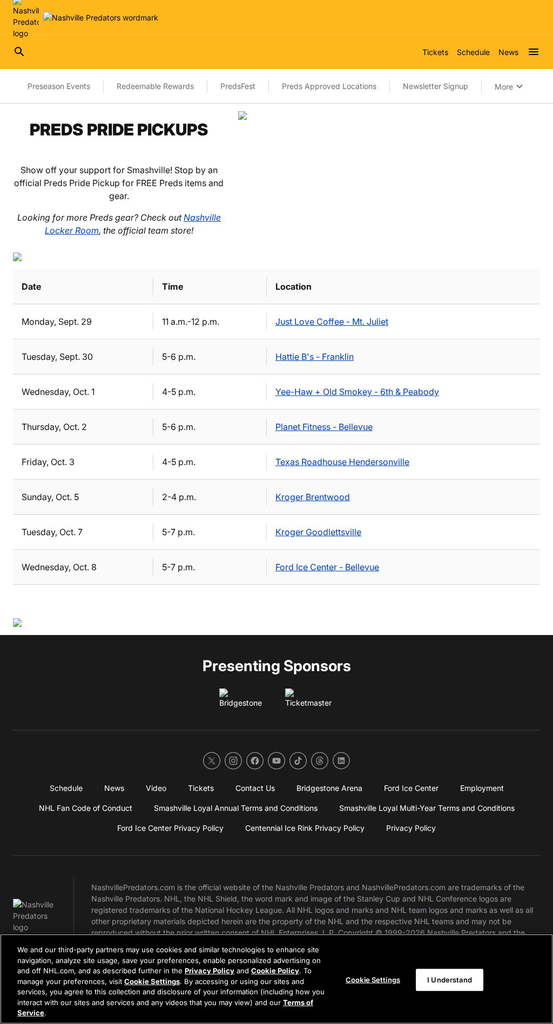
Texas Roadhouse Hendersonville (342, 461)
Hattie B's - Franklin (314, 356)
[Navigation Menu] (533, 51)
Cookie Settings (152, 981)
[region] (276, 979)
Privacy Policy (209, 970)
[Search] (19, 51)
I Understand (449, 979)
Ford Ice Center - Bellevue (327, 567)
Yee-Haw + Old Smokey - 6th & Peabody (357, 391)
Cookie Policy (275, 970)
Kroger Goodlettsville (318, 532)
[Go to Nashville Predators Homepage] (100, 17)
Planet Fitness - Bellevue (324, 426)
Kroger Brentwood (312, 496)
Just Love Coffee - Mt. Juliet (331, 321)
